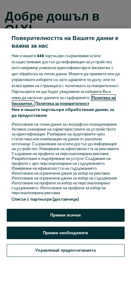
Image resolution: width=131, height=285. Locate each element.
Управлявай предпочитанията (65, 250)
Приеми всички (65, 215)
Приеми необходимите (65, 232)
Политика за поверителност (62, 103)
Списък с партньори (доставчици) (45, 199)
